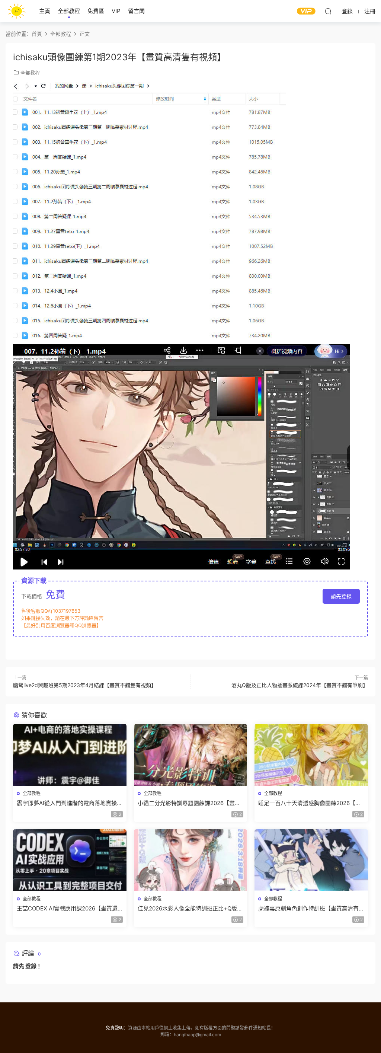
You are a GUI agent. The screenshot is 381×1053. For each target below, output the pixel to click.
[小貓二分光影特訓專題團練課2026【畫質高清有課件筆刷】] (190, 755)
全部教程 (69, 11)
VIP (116, 11)
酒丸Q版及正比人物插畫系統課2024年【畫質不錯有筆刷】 (299, 685)
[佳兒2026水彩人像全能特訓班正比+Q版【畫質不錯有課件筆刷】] (190, 860)
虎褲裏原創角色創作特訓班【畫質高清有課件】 (308, 908)
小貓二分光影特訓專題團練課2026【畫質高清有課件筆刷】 (189, 803)
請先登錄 (341, 596)
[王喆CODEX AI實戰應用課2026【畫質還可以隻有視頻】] (70, 860)
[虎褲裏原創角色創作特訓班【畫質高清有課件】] (311, 860)
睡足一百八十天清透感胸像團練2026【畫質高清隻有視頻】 (309, 803)
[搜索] (328, 11)
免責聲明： (117, 1028)
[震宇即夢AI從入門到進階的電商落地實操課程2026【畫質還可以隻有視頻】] (70, 755)
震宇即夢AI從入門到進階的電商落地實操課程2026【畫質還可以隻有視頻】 (69, 803)
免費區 (95, 11)
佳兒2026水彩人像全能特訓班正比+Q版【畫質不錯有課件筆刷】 (187, 908)
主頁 (44, 11)
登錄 (30, 966)
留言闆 (136, 11)
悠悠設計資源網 (17, 11)
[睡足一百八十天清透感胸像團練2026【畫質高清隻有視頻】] (311, 755)
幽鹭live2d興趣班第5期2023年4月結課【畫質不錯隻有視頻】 (84, 685)
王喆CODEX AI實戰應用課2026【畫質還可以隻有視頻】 (67, 908)
